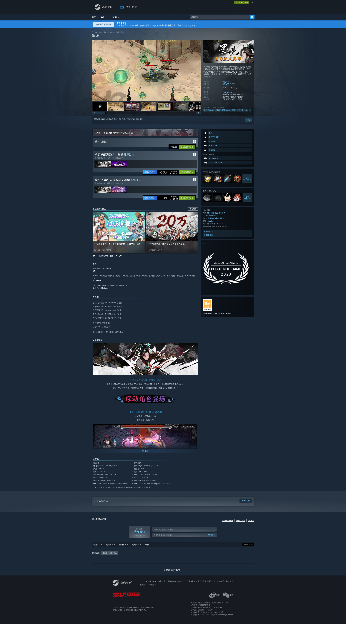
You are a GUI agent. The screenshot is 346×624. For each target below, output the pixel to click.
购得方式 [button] (109, 544)
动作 (208, 213)
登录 (252, 2)
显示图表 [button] (247, 544)
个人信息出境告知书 (207, 581)
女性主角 (240, 110)
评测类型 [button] (96, 544)
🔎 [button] (194, 346)
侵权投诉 (143, 584)
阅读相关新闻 (209, 235)
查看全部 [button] (193, 209)
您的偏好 (251, 521)
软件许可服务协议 (174, 581)
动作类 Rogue (209, 110)
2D (246, 110)
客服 (134, 7)
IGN (94, 271)
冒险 (212, 213)
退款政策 (161, 581)
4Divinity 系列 (113, 32)
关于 (128, 7)
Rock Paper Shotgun (100, 288)
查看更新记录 (209, 231)
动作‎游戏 (103, 32)
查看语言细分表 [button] (227, 521)
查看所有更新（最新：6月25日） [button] (111, 256)
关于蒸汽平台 (151, 581)
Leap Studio (227, 92)
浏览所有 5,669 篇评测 (172, 570)
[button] (95, 17)
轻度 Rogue (226, 110)
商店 (122, 7)
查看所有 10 (247, 198)
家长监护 (152, 584)
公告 (142, 581)
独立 (216, 213)
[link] (169, 172)
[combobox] (220, 17)
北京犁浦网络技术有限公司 (217, 218)
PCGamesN (97, 281)
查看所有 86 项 (247, 179)
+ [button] (249, 110)
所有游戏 (95, 32)
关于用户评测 (240, 521)
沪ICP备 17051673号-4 (200, 605)
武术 (233, 110)
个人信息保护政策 (190, 581)
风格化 (218, 110)
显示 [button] (147, 544)
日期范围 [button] (122, 544)
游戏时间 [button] (135, 544)
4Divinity (210, 221)
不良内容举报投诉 (224, 581)
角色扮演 (222, 213)
